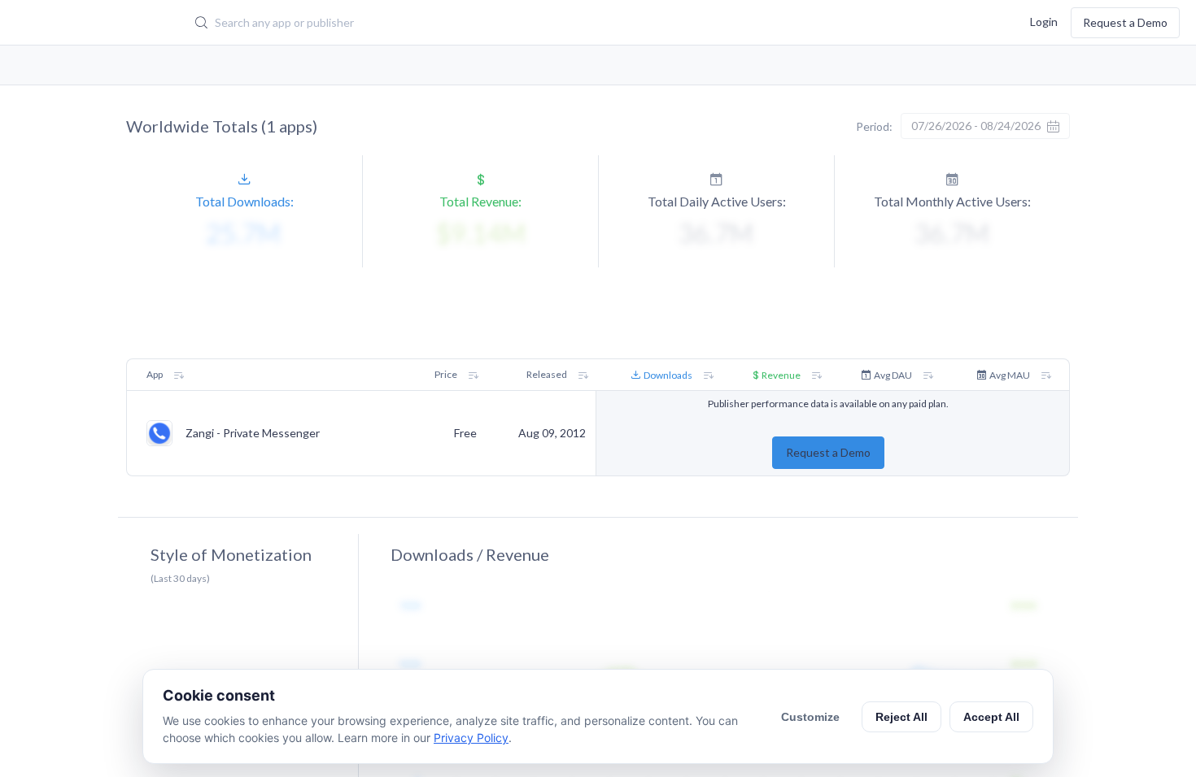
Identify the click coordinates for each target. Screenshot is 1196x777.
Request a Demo (1125, 22)
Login (1044, 21)
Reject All (901, 716)
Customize (810, 716)
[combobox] (505, 23)
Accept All (991, 716)
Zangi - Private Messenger (253, 433)
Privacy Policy (471, 737)
